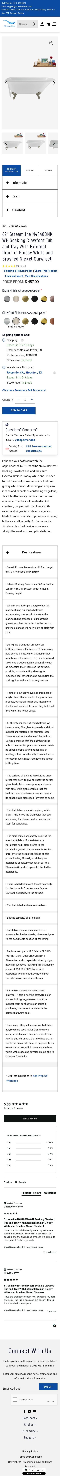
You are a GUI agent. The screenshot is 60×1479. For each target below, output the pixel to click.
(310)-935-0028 (25, 440)
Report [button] (34, 1247)
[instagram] (29, 1411)
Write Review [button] (30, 1118)
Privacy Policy (30, 1451)
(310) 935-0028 (19, 3)
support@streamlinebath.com (19, 6)
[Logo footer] (34, 1471)
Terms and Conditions (30, 1456)
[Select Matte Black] (34, 299)
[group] (30, 1104)
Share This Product (45, 270)
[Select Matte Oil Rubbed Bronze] (53, 299)
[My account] (42, 24)
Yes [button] (28, 1247)
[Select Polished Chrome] (7, 299)
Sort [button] (7, 1182)
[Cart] (48, 24)
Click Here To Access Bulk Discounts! (24, 390)
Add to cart (19, 410)
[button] (54, 83)
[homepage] (9, 23)
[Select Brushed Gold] (25, 299)
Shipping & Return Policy (18, 270)
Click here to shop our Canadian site (39, 448)
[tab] (31, 1193)
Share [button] (40, 1247)
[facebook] (24, 1411)
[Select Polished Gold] (44, 299)
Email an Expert (14, 276)
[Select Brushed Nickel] (16, 299)
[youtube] (34, 1411)
